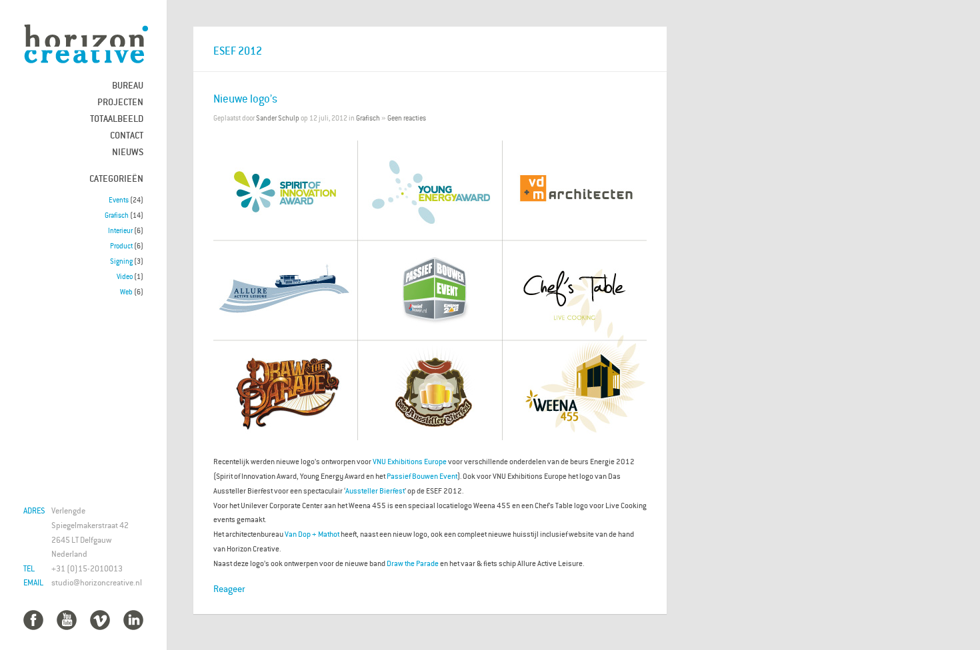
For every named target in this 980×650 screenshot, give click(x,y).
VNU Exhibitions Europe (410, 461)
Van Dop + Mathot (312, 534)
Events (119, 199)
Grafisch (117, 215)
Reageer (229, 588)
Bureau (127, 85)
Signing (121, 261)
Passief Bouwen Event (422, 476)
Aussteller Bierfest (375, 490)
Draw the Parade (413, 563)
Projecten (120, 101)
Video (125, 276)
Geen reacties (406, 118)
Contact (126, 135)
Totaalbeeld (116, 118)
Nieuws (127, 151)
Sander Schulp (277, 118)
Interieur (120, 230)
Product (121, 245)
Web (126, 291)
